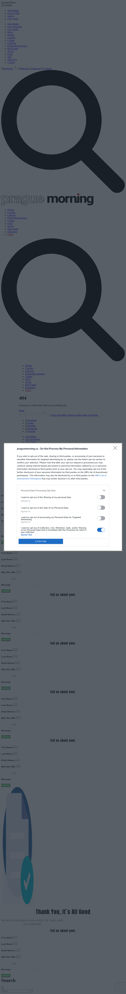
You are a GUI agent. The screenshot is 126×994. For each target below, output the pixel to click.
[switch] (101, 497)
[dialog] (63, 497)
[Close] (116, 449)
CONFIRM (41, 541)
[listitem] (63, 490)
